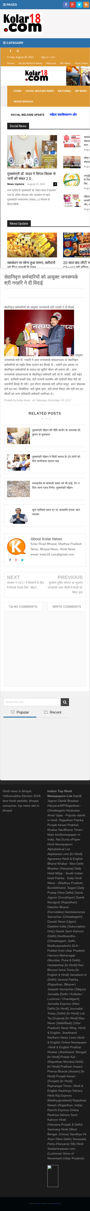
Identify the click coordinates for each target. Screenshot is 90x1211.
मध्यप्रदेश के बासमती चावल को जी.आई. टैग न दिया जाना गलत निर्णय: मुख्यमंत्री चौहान (56, 485)
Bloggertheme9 (57, 1203)
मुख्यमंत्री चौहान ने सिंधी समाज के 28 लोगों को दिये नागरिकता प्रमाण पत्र (56, 459)
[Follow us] (79, 5)
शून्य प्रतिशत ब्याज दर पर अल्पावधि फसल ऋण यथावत (56, 512)
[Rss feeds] (86, 5)
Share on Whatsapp (58, 293)
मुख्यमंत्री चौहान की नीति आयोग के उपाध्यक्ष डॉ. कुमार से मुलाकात (56, 432)
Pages (11, 4)
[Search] (65, 702)
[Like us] (66, 5)
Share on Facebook (28, 293)
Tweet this (10, 293)
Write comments (66, 606)
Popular (22, 712)
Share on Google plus (41, 293)
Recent (55, 712)
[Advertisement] (36, 747)
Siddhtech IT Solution (41, 1203)
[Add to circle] (73, 5)
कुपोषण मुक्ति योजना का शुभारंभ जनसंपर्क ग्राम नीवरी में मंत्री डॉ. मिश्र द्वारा (65, 587)
